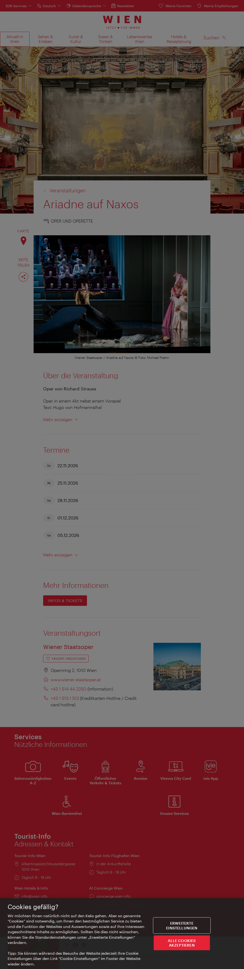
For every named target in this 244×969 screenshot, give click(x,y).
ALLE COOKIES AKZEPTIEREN (182, 942)
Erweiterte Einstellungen (181, 925)
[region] (122, 933)
